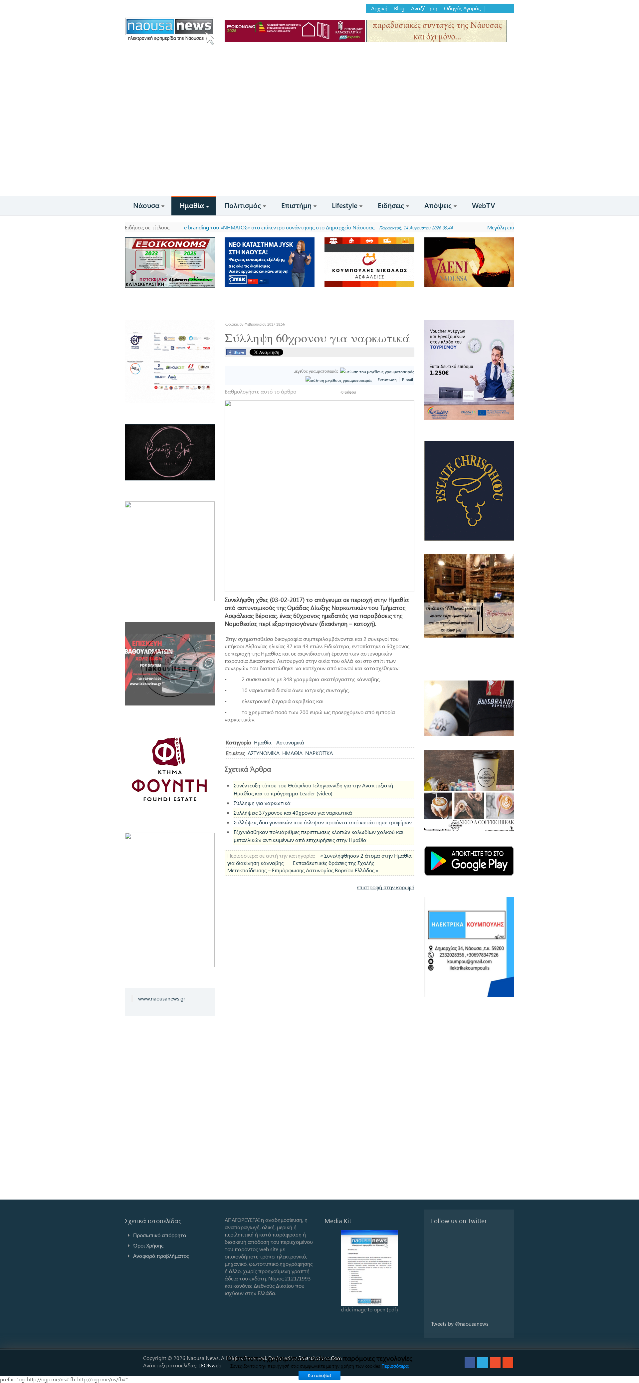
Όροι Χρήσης (148, 1245)
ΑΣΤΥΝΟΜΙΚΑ (264, 752)
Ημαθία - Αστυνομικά (279, 742)
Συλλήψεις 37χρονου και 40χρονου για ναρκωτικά (293, 812)
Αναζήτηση (424, 8)
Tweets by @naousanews (460, 1323)
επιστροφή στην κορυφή (385, 887)
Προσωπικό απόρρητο (159, 1235)
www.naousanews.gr (161, 998)
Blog (399, 8)
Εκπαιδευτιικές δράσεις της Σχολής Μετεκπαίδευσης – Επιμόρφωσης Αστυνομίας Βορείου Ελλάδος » (302, 866)
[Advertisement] (319, 145)
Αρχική (379, 8)
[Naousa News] (170, 31)
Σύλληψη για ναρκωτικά (262, 802)
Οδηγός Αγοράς (462, 8)
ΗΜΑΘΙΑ (292, 752)
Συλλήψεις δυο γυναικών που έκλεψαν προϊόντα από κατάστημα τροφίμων (323, 822)
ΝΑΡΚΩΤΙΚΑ (319, 752)
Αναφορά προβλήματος (161, 1255)
